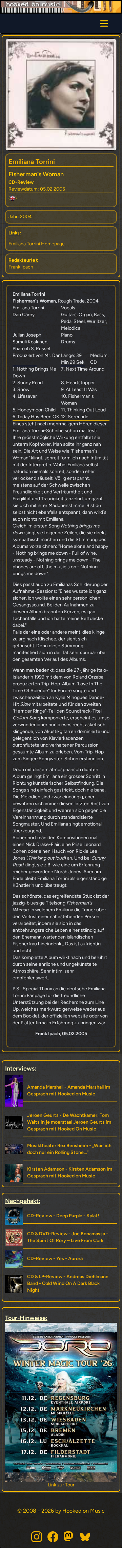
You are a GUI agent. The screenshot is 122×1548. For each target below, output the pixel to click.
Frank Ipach (20, 267)
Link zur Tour (75, 1485)
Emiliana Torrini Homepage (36, 244)
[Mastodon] (69, 1536)
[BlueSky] (85, 1536)
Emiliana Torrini (31, 162)
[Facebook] (52, 1536)
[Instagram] (36, 1536)
